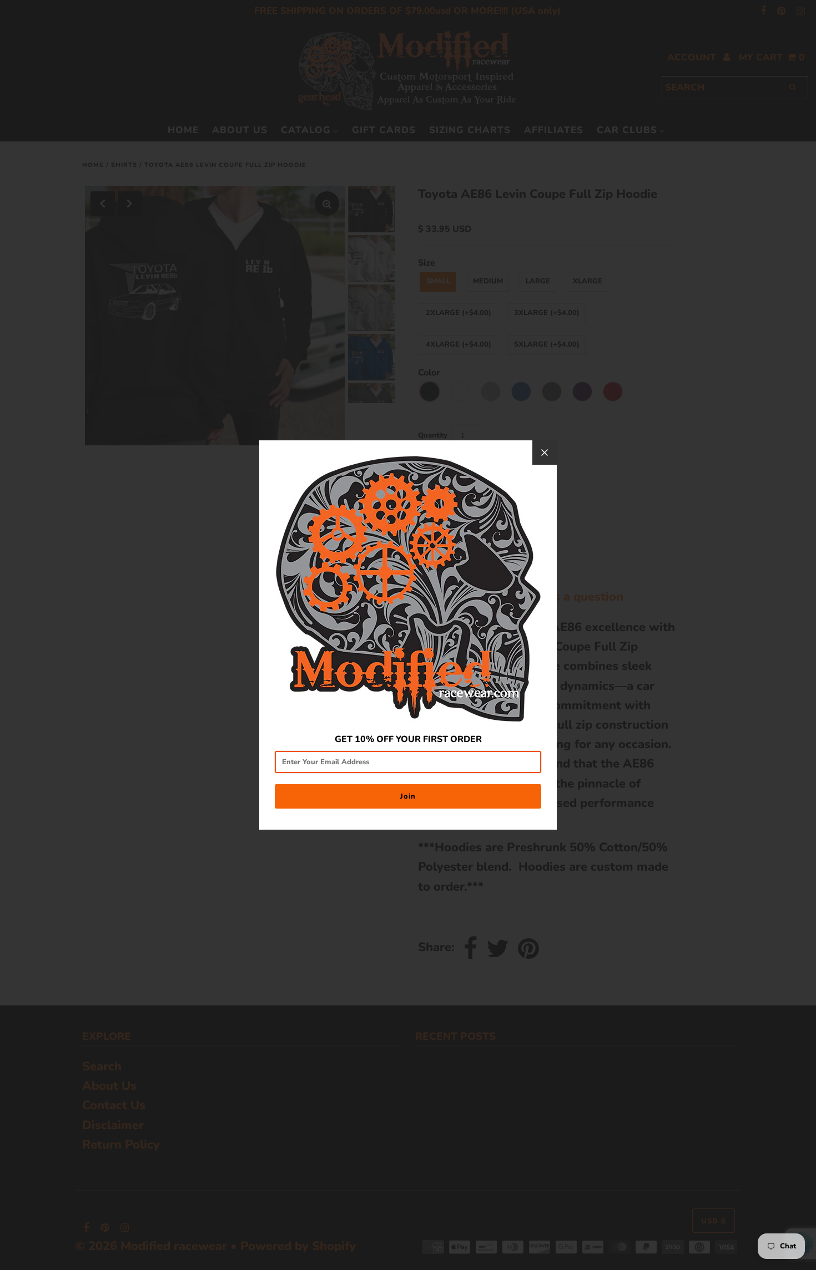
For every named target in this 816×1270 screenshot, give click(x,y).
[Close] (544, 452)
